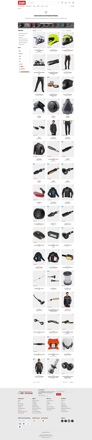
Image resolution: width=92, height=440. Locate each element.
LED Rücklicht (39, 116)
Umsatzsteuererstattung (51, 408)
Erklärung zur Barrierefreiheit (66, 408)
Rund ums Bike (34, 409)
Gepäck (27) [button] (21, 37)
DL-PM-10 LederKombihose (39, 94)
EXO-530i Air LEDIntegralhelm (67, 94)
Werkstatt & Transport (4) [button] (23, 42)
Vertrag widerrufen (21, 412)
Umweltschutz (63, 409)
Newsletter (20, 406)
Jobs (47, 405)
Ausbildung (49, 403)
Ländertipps (34, 403)
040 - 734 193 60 (26, 393)
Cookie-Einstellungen (64, 411)
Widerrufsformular (64, 406)
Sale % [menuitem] (34, 6)
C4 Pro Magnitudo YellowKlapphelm (67, 50)
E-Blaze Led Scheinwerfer (67, 354)
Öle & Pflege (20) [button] (21, 35)
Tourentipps (34, 402)
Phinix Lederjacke (39, 159)
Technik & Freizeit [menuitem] (29, 6)
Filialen (48, 402)
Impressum (63, 400)
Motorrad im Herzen (35, 406)
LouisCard (19, 409)
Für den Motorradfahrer (36, 411)
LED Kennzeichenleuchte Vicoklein (39, 245)
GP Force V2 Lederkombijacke (39, 376)
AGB (62, 402)
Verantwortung (49, 409)
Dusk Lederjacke (67, 202)
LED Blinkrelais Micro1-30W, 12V (39, 288)
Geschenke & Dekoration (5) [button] (23, 40)
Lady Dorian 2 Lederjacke (39, 267)
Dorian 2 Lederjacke (53, 202)
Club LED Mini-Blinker (53, 288)
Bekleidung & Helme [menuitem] (21, 6)
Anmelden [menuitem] (72, 6)
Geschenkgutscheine (21, 408)
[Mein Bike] (66, 2)
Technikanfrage (20, 403)
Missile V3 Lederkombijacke (53, 267)
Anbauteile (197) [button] (21, 44)
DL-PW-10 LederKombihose (67, 72)
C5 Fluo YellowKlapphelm (53, 50)
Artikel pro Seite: (35, 382)
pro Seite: (39, 30)
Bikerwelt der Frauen (35, 400)
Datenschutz (63, 403)
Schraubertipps (34, 405)
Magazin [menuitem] (42, 6)
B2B (18, 402)
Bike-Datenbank (20, 405)
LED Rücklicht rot (39, 202)
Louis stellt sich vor (50, 400)
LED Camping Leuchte (67, 288)
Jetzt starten (45, 26)
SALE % (22, 66)
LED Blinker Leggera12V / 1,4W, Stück (39, 354)
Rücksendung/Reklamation (22, 411)
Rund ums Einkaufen (50, 406)
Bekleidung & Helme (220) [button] (23, 33)
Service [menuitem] (46, 6)
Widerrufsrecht (63, 405)
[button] (58, 2)
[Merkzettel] (69, 2)
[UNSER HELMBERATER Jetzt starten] (46, 25)
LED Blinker (67, 159)
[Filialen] (62, 2)
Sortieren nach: (64, 30)
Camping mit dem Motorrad (37, 412)
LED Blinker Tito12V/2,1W (67, 245)
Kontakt (19, 400)
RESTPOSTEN (23, 68)
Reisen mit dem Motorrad (36, 408)
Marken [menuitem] (38, 6)
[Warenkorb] (73, 2)
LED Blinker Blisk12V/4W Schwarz (68, 267)
